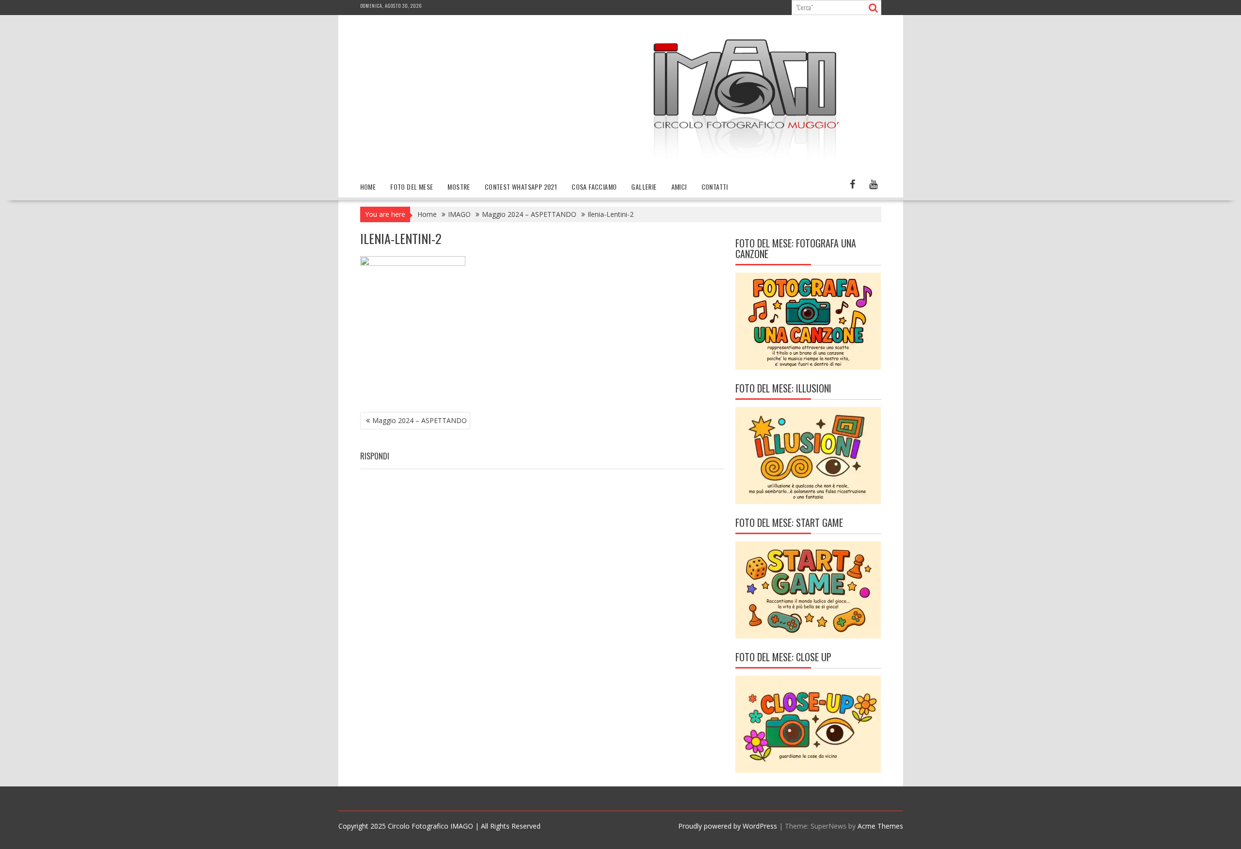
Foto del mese (411, 186)
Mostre (458, 186)
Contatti (714, 186)
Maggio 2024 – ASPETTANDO (419, 420)
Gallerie (643, 186)
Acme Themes (880, 826)
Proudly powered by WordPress (727, 826)
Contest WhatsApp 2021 (521, 186)
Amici (679, 186)
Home (368, 186)
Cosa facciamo (594, 186)
